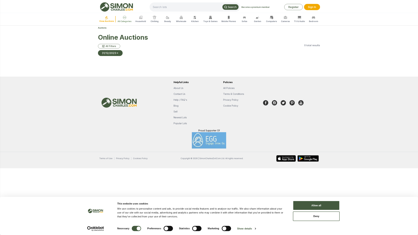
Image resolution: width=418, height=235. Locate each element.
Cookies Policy (140, 158)
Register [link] (293, 7)
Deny (316, 216)
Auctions (102, 28)
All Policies (229, 88)
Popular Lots (180, 123)
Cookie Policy (230, 105)
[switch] (168, 228)
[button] (109, 46)
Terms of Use (106, 158)
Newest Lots (180, 117)
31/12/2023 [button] (109, 53)
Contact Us (179, 94)
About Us (178, 88)
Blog (176, 105)
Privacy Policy (230, 99)
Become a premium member (255, 7)
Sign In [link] (312, 7)
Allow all (316, 205)
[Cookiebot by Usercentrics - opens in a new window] (95, 228)
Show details (244, 228)
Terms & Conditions (233, 94)
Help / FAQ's (180, 99)
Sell (175, 111)
